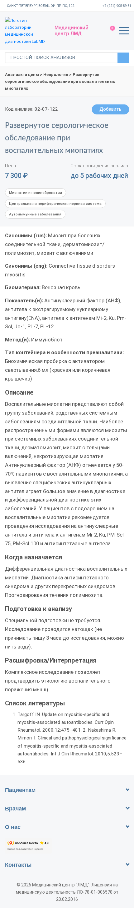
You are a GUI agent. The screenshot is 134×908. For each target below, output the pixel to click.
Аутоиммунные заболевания (35, 214)
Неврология (55, 74)
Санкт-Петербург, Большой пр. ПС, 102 (40, 6)
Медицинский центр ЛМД (72, 30)
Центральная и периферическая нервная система (55, 203)
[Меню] (124, 32)
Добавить (110, 109)
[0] (110, 31)
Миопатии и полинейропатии (35, 192)
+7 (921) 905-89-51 (116, 6)
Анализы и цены (22, 74)
